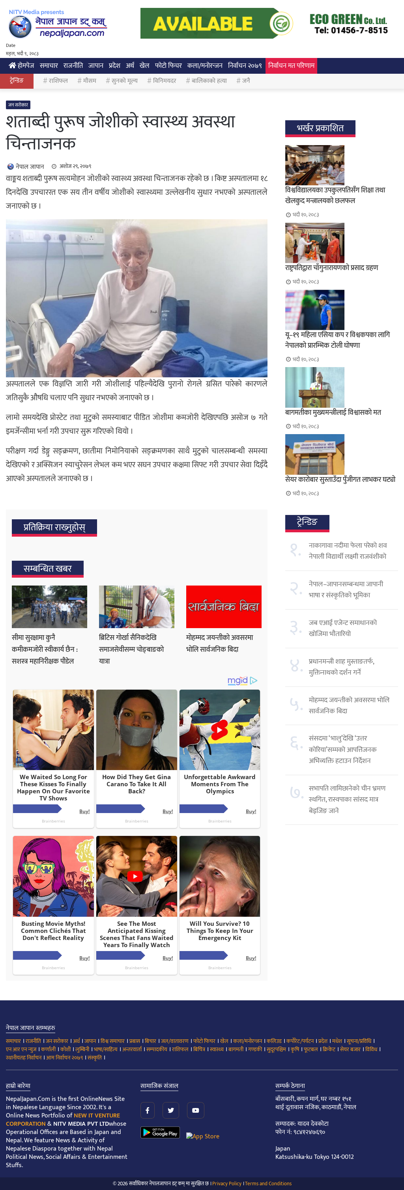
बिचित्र (199, 1049)
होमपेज (25, 65)
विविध (371, 1049)
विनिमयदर (164, 81)
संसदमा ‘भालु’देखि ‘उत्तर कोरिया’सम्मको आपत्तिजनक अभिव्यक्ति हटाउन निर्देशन (343, 750)
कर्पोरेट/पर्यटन (300, 1041)
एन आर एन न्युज (21, 1049)
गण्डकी (255, 1049)
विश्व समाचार (113, 1041)
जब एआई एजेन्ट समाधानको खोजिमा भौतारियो (343, 628)
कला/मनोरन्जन (205, 65)
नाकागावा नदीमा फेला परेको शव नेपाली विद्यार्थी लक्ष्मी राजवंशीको (348, 551)
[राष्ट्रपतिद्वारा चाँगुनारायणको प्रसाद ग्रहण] (341, 243)
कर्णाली (48, 1049)
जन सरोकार (18, 105)
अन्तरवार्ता (132, 1049)
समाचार (49, 65)
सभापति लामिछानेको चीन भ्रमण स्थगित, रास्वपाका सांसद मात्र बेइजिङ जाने (347, 800)
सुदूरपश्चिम (276, 1049)
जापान (95, 65)
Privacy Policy (226, 1183)
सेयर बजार (350, 1049)
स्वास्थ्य (217, 1049)
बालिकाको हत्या (209, 81)
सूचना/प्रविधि (359, 1041)
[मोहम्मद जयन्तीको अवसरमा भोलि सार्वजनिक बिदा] (224, 607)
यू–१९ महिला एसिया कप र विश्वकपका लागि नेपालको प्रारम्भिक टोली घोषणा (337, 340)
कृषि (295, 1049)
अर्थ (130, 65)
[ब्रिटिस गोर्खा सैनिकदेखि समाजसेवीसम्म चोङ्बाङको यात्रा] (136, 607)
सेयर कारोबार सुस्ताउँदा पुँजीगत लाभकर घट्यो (340, 480)
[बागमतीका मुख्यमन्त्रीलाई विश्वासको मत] (341, 387)
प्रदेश (114, 65)
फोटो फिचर (168, 65)
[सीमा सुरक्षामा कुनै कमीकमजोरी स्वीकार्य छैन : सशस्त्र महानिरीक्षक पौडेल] (49, 607)
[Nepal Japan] (59, 23)
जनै (246, 81)
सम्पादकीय (156, 1049)
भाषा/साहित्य (106, 1049)
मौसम (89, 81)
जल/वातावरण (175, 1041)
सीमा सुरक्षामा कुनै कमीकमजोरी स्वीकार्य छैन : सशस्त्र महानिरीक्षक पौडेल (45, 650)
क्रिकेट (329, 1049)
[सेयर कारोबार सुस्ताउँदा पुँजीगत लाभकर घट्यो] (341, 454)
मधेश (337, 1041)
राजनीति (73, 65)
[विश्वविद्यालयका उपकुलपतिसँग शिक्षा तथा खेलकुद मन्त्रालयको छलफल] (341, 165)
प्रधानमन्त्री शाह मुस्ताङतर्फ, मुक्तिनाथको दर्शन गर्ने (341, 667)
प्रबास (134, 1041)
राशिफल (58, 81)
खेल (145, 65)
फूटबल (311, 1049)
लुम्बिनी (82, 1049)
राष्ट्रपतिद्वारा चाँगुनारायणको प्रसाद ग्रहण (331, 268)
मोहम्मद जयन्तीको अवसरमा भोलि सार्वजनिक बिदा (219, 644)
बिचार (150, 1041)
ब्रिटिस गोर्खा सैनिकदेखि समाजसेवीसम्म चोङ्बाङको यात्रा (131, 650)
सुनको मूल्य (125, 81)
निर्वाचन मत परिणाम (291, 65)
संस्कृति (95, 1058)
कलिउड (274, 1041)
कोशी (65, 1049)
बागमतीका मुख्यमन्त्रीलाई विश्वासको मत (333, 413)
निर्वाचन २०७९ (245, 65)
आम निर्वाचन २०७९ (64, 1058)
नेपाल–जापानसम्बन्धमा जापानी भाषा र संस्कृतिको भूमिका (346, 589)
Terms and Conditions (268, 1183)
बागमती (235, 1049)
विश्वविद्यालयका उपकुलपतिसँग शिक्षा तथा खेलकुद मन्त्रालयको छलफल (335, 196)
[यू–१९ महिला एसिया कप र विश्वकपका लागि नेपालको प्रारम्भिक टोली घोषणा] (341, 310)
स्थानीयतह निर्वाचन (23, 1058)
